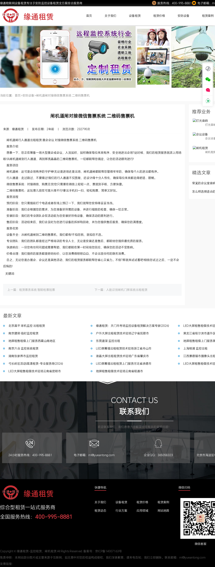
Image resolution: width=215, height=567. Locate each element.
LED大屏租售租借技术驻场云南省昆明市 (34, 371)
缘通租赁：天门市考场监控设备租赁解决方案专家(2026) (132, 326)
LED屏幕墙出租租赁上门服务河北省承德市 (123, 364)
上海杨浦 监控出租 (195, 348)
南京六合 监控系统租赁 (23, 348)
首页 (89, 16)
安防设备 (183, 16)
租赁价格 (159, 16)
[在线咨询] (208, 90)
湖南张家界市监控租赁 (23, 356)
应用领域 (142, 511)
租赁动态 (100, 511)
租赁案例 (163, 502)
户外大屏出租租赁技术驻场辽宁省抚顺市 (122, 333)
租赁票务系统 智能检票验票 (37, 290)
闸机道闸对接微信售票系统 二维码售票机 (63, 95)
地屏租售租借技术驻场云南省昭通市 (119, 371)
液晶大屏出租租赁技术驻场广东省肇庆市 (122, 356)
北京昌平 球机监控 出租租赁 (26, 326)
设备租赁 (135, 16)
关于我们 (110, 16)
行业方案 (121, 511)
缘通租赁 (18, 129)
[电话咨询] (208, 68)
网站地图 (163, 511)
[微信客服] (208, 79)
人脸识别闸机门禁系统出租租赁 (126, 290)
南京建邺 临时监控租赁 (23, 333)
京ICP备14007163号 (108, 551)
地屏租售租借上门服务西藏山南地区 (31, 341)
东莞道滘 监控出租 (108, 341)
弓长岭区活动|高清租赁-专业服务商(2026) (35, 364)
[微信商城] (208, 100)
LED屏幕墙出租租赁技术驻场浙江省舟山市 (123, 348)
